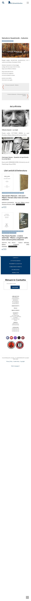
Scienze (15, 317)
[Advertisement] (15, 21)
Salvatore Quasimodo (8, 41)
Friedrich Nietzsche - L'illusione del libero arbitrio (16, 95)
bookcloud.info (18, 363)
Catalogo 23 (15, 329)
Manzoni (17, 192)
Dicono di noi (15, 269)
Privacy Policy (9, 361)
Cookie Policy (16, 361)
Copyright (22, 361)
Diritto (15, 314)
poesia (21, 192)
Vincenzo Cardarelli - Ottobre (11, 85)
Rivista (16, 322)
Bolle (15, 308)
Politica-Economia (15, 316)
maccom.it (11, 363)
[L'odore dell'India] (7, 220)
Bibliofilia (15, 323)
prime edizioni (6, 232)
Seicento (15, 300)
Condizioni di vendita (15, 266)
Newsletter (15, 272)
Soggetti (15, 313)
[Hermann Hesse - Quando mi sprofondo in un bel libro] (15, 145)
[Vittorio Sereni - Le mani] (15, 118)
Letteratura (15, 315)
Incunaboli (15, 297)
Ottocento (15, 302)
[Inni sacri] (7, 182)
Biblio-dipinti (15, 310)
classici (11, 192)
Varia (15, 320)
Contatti (15, 257)
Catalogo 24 (15, 328)
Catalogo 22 (15, 331)
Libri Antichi (15, 296)
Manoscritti (15, 305)
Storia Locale (15, 319)
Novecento (13, 232)
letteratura (5, 192)
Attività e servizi (15, 260)
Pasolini (21, 231)
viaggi (16, 231)
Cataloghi (16, 327)
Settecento (15, 301)
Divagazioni (15, 324)
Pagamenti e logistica (15, 263)
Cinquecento (15, 298)
